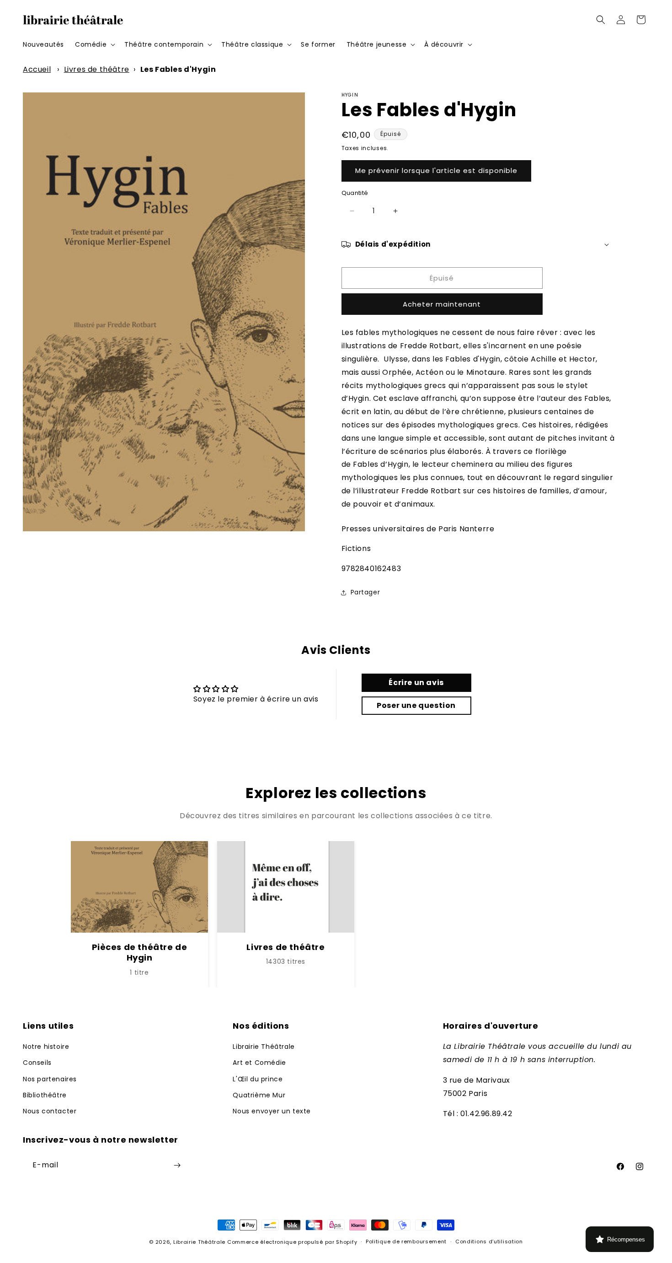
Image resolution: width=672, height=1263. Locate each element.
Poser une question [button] (416, 705)
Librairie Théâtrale (263, 1046)
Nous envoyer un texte (272, 1111)
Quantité (354, 193)
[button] (94, 44)
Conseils (37, 1062)
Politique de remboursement (406, 1241)
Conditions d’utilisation (489, 1241)
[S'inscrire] (177, 1165)
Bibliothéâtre (45, 1095)
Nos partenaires (50, 1079)
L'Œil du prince (258, 1079)
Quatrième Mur (259, 1095)
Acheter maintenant (442, 304)
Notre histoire (46, 1046)
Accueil (37, 69)
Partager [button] (365, 592)
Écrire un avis (416, 682)
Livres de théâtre (96, 69)
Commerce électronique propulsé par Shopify (292, 1242)
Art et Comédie (259, 1062)
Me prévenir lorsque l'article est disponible (436, 170)
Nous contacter (49, 1111)
